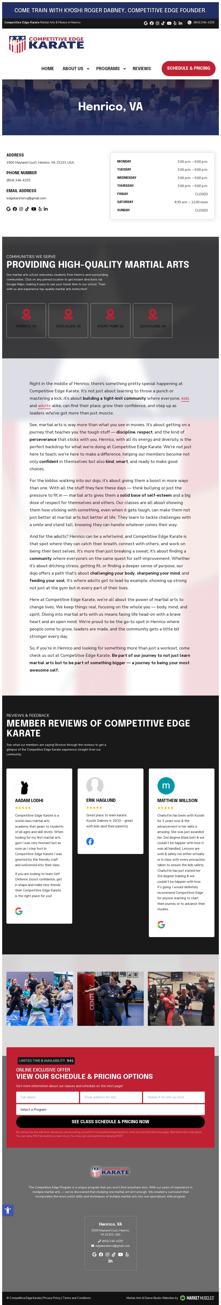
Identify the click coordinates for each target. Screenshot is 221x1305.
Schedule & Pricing (188, 68)
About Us (73, 69)
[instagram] (157, 23)
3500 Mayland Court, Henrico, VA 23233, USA (40, 162)
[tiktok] (163, 23)
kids (185, 398)
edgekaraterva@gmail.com (26, 198)
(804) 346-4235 (204, 22)
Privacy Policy (52, 1298)
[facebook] (152, 23)
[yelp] (175, 23)
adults (44, 406)
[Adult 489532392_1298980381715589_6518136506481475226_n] (181, 999)
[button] (7, 1210)
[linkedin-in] (180, 23)
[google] (146, 23)
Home (47, 69)
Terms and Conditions (77, 1298)
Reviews (142, 69)
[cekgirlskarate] (39, 999)
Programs (108, 69)
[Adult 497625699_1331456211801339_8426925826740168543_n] (110, 999)
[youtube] (169, 23)
